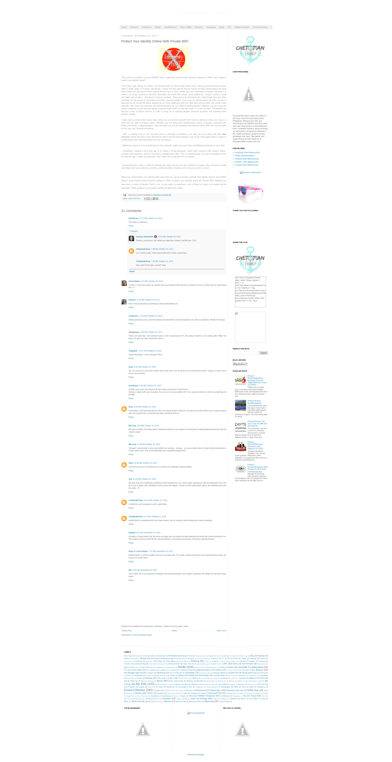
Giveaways (211, 27)
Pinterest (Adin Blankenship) (247, 159)
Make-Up (133, 681)
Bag (252, 656)
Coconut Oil (223, 661)
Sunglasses (155, 696)
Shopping (160, 693)
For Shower (182, 670)
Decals (196, 664)
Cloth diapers (171, 661)
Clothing (195, 661)
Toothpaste (236, 696)
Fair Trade (145, 667)
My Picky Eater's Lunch (163, 684)
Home (123, 27)
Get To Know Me (176, 673)
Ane (130, 479)
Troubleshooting (136, 699)
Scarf (266, 690)
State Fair (242, 693)
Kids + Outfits (185, 27)
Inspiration (264, 675)
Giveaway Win (205, 673)
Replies (134, 231)
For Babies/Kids (255, 667)
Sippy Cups (171, 693)
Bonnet (199, 658)
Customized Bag (139, 664)
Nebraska (194, 684)
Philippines (199, 687)
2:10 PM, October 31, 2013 (155, 516)
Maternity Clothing (147, 681)
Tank (175, 696)
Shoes (150, 693)
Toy (244, 696)
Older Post (221, 631)
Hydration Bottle (219, 675)
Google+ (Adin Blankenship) (247, 162)
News (213, 684)
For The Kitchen (215, 670)
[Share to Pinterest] (157, 198)
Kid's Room (162, 678)
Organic (142, 687)
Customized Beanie (156, 664)
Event (136, 667)
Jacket (139, 678)
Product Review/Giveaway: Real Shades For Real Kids (258, 467)
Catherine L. (134, 316)
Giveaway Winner (219, 673)
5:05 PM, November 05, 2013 (145, 570)
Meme (160, 681)
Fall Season (171, 667)
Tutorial (147, 699)
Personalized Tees (185, 687)
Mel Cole (132, 426)
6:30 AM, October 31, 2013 (145, 367)
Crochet (127, 664)
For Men (162, 670)
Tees (191, 696)
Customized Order (173, 664)
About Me (138, 656)
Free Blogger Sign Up (133, 673)
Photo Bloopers (212, 687)
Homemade (204, 675)
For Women (257, 670)
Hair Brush (127, 675)
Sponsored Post (134, 198)
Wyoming (209, 701)
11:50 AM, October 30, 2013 (169, 237)
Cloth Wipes (183, 661)
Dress (235, 664)
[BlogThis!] (148, 198)
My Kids (141, 683)
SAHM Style (253, 690)
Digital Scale (216, 664)
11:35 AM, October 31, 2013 (144, 479)
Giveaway (190, 672)
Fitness (231, 667)
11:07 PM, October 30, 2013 (150, 351)
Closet (147, 661)
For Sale (171, 670)
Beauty (144, 658)
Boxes (215, 658)
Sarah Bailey (134, 281)
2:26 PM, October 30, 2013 (148, 300)
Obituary (250, 684)
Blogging (191, 658)
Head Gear (163, 675)
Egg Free (127, 667)
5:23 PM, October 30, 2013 (151, 316)
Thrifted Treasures (206, 696)
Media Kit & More (242, 27)
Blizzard (182, 658)
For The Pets (231, 670)
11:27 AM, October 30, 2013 (150, 218)
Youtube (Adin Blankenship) (246, 165)
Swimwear (166, 696)
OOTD (259, 684)
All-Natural (172, 656)
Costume (261, 661)
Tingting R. (133, 351)
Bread (236, 658)
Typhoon (157, 699)
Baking (261, 656)
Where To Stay (259, 699)
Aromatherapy (224, 656)
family (182, 667)
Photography (225, 687)
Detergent (205, 664)
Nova (131, 407)
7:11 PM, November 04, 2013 (161, 551)
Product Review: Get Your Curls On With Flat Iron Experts (257, 423)
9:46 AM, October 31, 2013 (148, 426)
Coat (214, 661)
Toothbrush (225, 696)
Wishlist (148, 701)
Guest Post (261, 673)
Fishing (222, 667)
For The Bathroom (197, 670)
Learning (223, 678)
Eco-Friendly (247, 664)
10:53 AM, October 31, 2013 (148, 444)
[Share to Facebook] (154, 198)
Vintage (203, 698)
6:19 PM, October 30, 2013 (151, 332)
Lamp (215, 678)
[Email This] (145, 198)
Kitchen (195, 678)
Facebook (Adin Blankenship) (247, 152)
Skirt (179, 693)
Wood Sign (158, 701)
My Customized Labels (254, 681)
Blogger (201, 755)
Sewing (138, 693)
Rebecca (132, 300)
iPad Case (130, 678)
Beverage (154, 658)
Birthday (165, 658)
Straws (265, 693)
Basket (126, 658)
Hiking (181, 675)
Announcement (200, 656)
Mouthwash (211, 681)
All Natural (161, 656)
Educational (261, 664)
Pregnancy (261, 687)
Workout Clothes (195, 701)
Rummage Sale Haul (235, 690)
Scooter (129, 693)
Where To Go (246, 699)
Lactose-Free (206, 678)
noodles (232, 684)
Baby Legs (244, 656)
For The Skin (244, 670)
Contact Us (146, 27)
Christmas (138, 661)
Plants (251, 687)
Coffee (233, 661)
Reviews (198, 27)
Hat (155, 675)
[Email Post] (124, 195)
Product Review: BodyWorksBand (255, 402)
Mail (125, 681)
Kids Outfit (173, 678)
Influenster (242, 675)
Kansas (149, 678)
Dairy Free (187, 664)
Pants (160, 687)
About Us (134, 27)
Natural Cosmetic (181, 684)
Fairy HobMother (158, 667)
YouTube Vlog (224, 701)
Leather (233, 678)
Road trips (216, 690)
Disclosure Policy (260, 27)
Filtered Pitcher (211, 667)
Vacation (167, 698)
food (240, 667)
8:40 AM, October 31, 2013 (145, 407)
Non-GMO (222, 684)
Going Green (247, 673)
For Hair (127, 670)
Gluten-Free (234, 673)
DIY (229, 27)
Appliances (213, 656)
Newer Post (127, 631)
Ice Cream (231, 675)
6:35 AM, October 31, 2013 (150, 386)
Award (234, 656)
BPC (222, 658)
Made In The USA (256, 678)
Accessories (149, 656)
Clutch (207, 661)
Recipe (180, 690)
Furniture (150, 673)
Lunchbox (242, 678)
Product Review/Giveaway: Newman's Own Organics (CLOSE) (255, 445)
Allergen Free (187, 656)
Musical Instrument (235, 681)
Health (172, 675)
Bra (229, 658)
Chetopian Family (204, 12)
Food (222, 27)
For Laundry (151, 670)
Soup (203, 693)
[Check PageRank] (196, 713)
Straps (258, 693)
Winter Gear (137, 701)
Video (192, 699)
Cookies (252, 661)
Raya (131, 367)
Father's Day (198, 667)
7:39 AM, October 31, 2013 (162, 261)
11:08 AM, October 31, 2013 (145, 463)
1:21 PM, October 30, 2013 (152, 281)
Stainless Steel (231, 693)
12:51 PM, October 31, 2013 (155, 500)
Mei (130, 570)
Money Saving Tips (175, 681)
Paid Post (151, 687)
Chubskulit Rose (143, 249)
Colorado (242, 661)
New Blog (205, 684)
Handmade (138, 675)
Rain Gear (171, 690)
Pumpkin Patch (159, 690)
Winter (126, 701)
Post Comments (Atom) (142, 635)
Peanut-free (170, 687)
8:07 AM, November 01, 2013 (148, 533)
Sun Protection (142, 696)
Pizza (243, 687)
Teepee (183, 696)
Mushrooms (222, 681)
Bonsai (207, 658)
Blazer (173, 658)
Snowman (194, 693)
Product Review (134, 690)
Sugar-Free (130, 696)
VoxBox (215, 699)
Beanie (135, 658)
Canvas (262, 658)
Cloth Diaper (157, 661)
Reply (131, 226)
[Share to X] (151, 198)
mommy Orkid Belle (144, 237)
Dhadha (132, 533)
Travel (157, 27)
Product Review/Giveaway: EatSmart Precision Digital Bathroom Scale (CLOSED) (257, 380)
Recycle (189, 690)
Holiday (191, 675)
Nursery (241, 684)
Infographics (253, 675)
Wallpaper (224, 699)
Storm (251, 693)
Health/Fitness (170, 27)
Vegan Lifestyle (181, 699)
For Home (138, 670)
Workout (167, 701)
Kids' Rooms (185, 678)
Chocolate (127, 661)
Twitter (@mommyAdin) (244, 156)
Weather (234, 699)
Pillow (236, 687)
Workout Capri (180, 701)
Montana (190, 681)
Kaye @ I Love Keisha (138, 551)
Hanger (148, 675)
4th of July (128, 656)
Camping (253, 658)
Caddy (243, 658)
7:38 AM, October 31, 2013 (162, 249)
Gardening (160, 673)
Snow (186, 693)
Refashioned (200, 690)
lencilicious (133, 218)
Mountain (199, 681)
